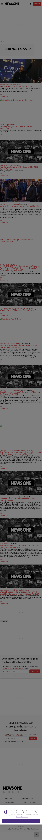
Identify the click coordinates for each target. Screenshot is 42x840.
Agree (21, 821)
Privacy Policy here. (22, 817)
